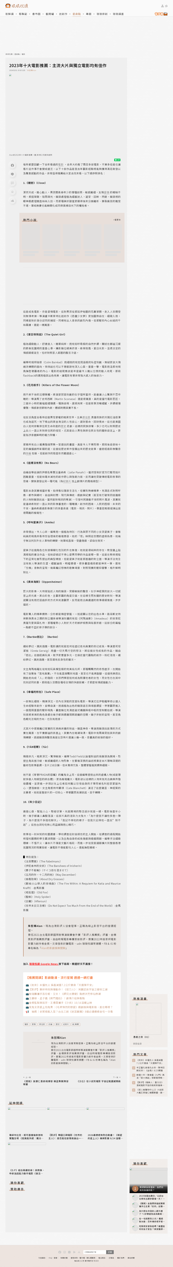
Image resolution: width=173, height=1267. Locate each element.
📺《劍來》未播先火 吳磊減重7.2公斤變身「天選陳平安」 (60, 985)
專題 (89, 14)
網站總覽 (131, 1258)
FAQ (50, 1258)
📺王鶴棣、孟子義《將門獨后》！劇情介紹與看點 (55, 998)
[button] (12, 183)
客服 (55, 1258)
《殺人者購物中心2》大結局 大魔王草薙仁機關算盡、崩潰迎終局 (151, 1091)
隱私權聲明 (90, 1258)
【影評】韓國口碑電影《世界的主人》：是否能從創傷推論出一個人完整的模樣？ (66, 1138)
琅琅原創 (102, 14)
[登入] (162, 6)
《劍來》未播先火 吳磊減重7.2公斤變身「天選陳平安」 (150, 1061)
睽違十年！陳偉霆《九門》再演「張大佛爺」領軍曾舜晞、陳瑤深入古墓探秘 (151, 1076)
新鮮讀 (9, 14)
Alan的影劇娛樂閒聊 (53, 948)
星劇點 (77, 14)
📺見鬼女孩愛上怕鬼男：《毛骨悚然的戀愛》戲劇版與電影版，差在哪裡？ (69, 1007)
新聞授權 (64, 1258)
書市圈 (36, 14)
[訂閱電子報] (160, 14)
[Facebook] (12, 165)
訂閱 (110, 1252)
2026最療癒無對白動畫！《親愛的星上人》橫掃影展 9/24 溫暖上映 (105, 1138)
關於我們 (120, 1258)
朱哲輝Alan (31, 70)
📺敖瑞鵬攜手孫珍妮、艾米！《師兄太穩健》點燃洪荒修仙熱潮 (63, 994)
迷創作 (63, 14)
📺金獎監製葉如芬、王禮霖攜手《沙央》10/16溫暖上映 (59, 1002)
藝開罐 (50, 14)
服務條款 (74, 1258)
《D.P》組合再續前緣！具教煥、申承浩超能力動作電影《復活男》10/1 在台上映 (27, 1173)
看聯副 (23, 14)
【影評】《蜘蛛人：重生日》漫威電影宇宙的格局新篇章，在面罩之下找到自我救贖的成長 (151, 1084)
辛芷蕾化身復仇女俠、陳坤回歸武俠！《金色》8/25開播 (151, 1069)
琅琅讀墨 (118, 14)
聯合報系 (102, 1258)
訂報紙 (111, 1258)
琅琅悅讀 (9, 54)
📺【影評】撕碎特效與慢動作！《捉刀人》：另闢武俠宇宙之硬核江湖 (67, 989)
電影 (23, 54)
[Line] (12, 174)
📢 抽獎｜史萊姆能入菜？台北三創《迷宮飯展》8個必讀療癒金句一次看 (69, 1011)
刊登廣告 (42, 1258)
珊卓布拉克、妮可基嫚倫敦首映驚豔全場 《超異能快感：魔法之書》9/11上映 (26, 1138)
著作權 (82, 1258)
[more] (117, 220)
